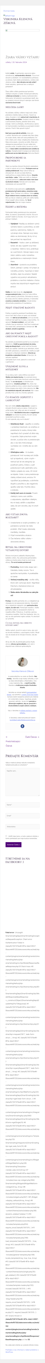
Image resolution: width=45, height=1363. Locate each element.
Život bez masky (9, 11)
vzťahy (8, 62)
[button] (22, 26)
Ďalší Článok (32, 737)
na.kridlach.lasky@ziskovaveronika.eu (22, 720)
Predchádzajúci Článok (13, 738)
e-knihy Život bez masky (30, 694)
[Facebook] (22, 726)
